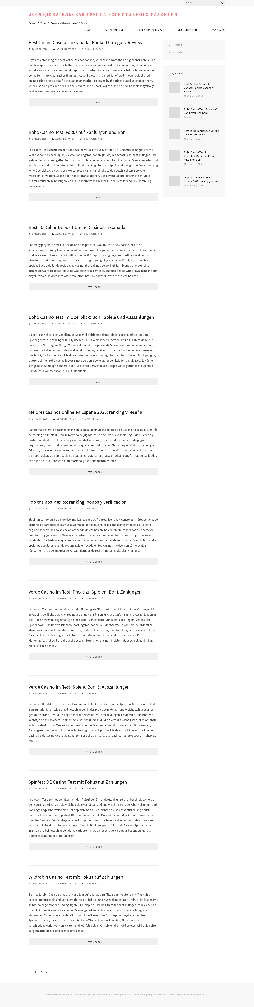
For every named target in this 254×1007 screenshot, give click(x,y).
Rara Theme (169, 994)
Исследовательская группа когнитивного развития (103, 14)
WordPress (201, 994)
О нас (87, 29)
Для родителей (113, 29)
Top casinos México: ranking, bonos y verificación (78, 502)
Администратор (66, 49)
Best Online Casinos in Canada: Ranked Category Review (85, 42)
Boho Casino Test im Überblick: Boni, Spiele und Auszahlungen (91, 317)
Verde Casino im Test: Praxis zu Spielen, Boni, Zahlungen (85, 592)
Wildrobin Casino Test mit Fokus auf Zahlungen (76, 877)
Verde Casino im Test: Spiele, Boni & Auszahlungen (79, 687)
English (177, 52)
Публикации (218, 29)
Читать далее (93, 102)
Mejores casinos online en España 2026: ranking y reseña (85, 412)
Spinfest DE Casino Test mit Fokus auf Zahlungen (78, 782)
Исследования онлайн (150, 29)
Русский (178, 44)
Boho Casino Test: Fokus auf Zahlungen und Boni (78, 132)
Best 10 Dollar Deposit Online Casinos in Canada (77, 227)
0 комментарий (94, 49)
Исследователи (187, 29)
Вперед (45, 972)
